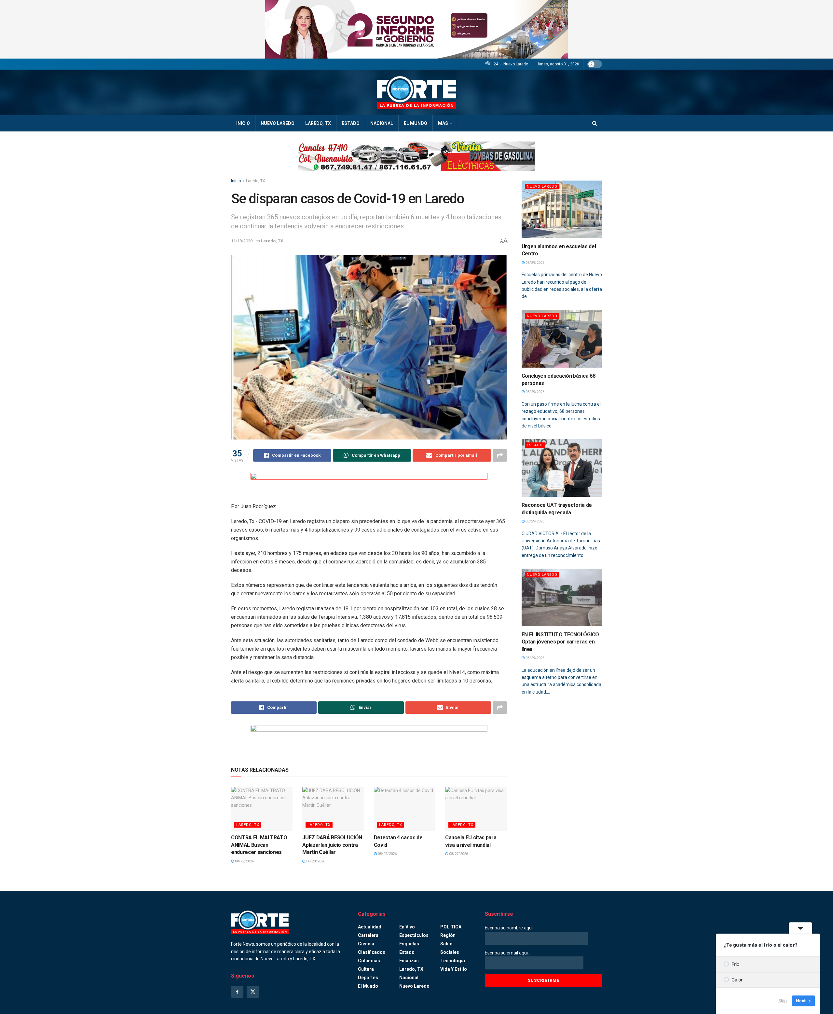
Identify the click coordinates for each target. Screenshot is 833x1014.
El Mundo (415, 123)
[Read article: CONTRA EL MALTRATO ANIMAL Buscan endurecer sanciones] (262, 809)
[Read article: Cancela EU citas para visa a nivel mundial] (476, 809)
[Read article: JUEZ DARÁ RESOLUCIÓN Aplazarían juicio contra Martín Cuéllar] (333, 809)
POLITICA (450, 926)
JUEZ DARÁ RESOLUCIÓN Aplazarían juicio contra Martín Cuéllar (332, 844)
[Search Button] (594, 123)
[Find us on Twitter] (253, 992)
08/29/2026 (244, 861)
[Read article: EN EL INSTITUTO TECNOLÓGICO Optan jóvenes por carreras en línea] (562, 597)
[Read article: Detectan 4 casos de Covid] (404, 809)
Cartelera (368, 935)
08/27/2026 (387, 854)
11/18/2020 (242, 240)
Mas (443, 123)
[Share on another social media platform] (500, 455)
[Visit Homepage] (416, 92)
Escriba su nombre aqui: (509, 927)
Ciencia (366, 943)
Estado (351, 123)
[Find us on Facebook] (237, 992)
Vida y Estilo (453, 969)
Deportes (368, 977)
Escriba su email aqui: (507, 952)
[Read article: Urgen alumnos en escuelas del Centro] (562, 209)
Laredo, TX (318, 123)
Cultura (366, 969)
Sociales (449, 952)
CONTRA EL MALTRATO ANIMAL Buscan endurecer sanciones (259, 844)
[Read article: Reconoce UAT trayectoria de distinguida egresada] (562, 468)
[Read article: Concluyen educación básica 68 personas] (562, 339)
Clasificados (371, 952)
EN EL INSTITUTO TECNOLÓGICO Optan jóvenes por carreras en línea (560, 641)
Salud (446, 943)
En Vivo (407, 926)
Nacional (381, 123)
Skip (782, 1000)
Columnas (369, 960)
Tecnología (452, 960)
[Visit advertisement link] (416, 29)
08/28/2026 (315, 861)
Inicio (243, 123)
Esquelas (409, 943)
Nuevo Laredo (277, 123)
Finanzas (409, 960)
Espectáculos (414, 935)
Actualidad (369, 926)
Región (448, 935)
